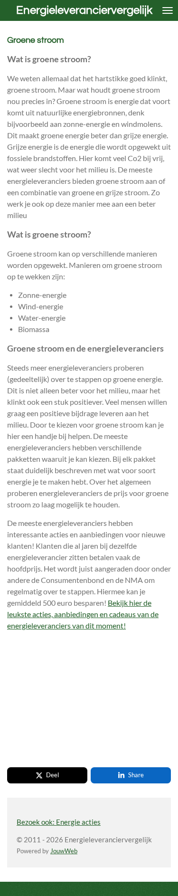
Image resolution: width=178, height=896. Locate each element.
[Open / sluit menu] (167, 10)
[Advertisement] (78, 698)
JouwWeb (63, 851)
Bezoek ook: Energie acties (59, 822)
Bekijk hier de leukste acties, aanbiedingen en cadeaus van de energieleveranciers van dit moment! (83, 614)
